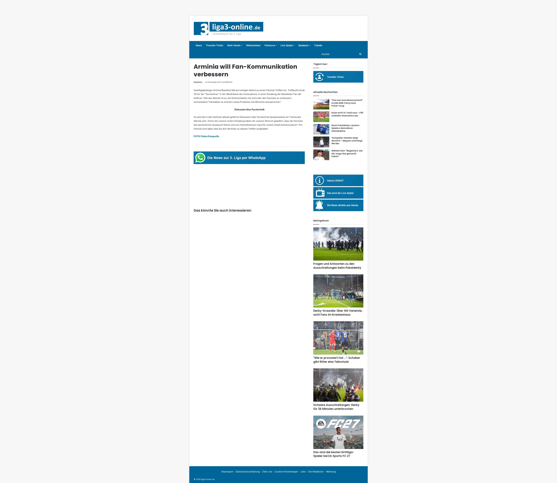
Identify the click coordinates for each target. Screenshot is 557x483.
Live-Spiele (287, 45)
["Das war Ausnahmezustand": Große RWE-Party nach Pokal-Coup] (321, 104)
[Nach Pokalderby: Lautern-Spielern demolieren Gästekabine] (321, 129)
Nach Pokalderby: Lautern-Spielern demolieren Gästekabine (345, 128)
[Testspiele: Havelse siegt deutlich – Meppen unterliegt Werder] (321, 142)
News (199, 45)
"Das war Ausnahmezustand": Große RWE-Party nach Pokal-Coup (347, 103)
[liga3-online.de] (228, 28)
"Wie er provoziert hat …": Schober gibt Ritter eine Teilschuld (336, 360)
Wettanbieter (253, 45)
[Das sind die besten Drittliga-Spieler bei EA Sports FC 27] (338, 432)
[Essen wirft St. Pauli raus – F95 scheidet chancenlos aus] (321, 116)
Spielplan (303, 45)
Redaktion (198, 82)
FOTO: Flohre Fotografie (206, 136)
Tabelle (318, 45)
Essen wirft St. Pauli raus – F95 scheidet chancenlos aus (347, 114)
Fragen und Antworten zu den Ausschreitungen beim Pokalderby (337, 266)
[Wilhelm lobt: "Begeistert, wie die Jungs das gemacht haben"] (321, 154)
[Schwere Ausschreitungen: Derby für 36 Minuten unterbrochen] (338, 385)
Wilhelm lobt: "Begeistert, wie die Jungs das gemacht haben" (347, 153)
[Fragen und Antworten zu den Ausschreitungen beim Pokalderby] (338, 244)
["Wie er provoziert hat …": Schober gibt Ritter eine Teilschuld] (338, 338)
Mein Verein (233, 45)
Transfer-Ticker (214, 45)
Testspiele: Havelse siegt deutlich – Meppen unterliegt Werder (346, 140)
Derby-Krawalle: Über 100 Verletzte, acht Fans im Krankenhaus (337, 313)
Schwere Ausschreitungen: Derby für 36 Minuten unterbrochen (336, 407)
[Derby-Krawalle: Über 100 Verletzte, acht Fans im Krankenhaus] (338, 291)
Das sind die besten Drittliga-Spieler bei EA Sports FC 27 (333, 454)
